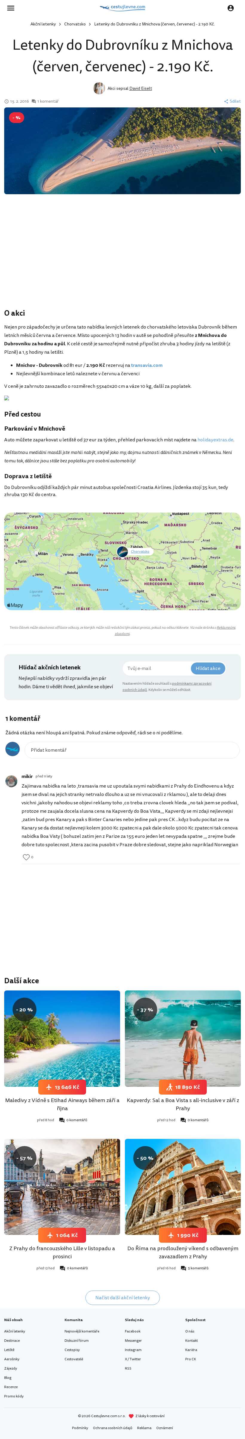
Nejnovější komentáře (82, 1331)
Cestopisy (72, 1350)
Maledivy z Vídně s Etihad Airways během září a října (62, 1104)
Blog (7, 1377)
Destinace (12, 1340)
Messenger (133, 1340)
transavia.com (147, 365)
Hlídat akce (208, 668)
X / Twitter (133, 1359)
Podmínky (80, 1428)
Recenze (11, 1387)
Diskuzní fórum (77, 1340)
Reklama (144, 1428)
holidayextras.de (215, 439)
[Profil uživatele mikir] (11, 781)
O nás (189, 1331)
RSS (128, 1368)
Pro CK (190, 1359)
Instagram (133, 1350)
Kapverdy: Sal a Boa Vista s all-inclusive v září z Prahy (183, 1104)
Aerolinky (11, 1359)
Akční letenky (43, 24)
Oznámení (164, 1428)
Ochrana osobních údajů (112, 1428)
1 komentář (48, 101)
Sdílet (235, 101)
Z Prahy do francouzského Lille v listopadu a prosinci (62, 1252)
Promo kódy (14, 1396)
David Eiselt (140, 88)
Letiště (9, 1350)
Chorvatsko (75, 24)
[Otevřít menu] (12, 8)
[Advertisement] (122, 260)
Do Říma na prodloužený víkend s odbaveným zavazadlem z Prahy (182, 1252)
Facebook (132, 1331)
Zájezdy (10, 1368)
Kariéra (191, 1350)
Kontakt (191, 1340)
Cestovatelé (74, 1359)
